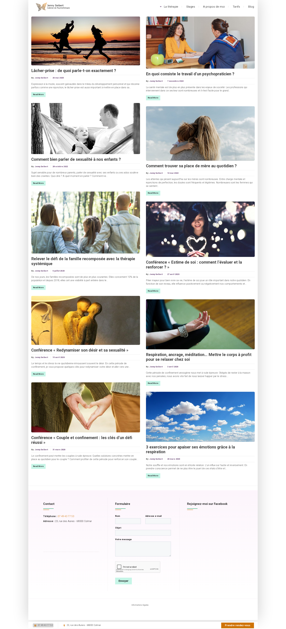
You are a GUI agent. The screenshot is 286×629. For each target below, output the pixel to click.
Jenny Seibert (41, 78)
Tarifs (236, 7)
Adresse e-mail (153, 516)
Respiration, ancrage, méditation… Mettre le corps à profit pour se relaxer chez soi (198, 357)
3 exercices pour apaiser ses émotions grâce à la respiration (190, 449)
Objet (118, 527)
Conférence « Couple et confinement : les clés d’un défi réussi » (81, 440)
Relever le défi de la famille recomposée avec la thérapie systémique (83, 261)
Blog (251, 7)
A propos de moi (214, 7)
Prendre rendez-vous (237, 625)
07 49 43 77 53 (45, 625)
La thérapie (171, 7)
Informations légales (140, 605)
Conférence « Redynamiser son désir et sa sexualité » (79, 350)
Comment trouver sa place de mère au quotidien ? (191, 166)
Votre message (123, 539)
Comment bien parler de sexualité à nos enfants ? (76, 159)
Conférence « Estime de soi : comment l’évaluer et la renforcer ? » (194, 264)
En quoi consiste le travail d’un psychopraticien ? (190, 74)
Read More (38, 94)
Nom (117, 516)
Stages (190, 7)
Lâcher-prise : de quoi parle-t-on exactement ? (73, 71)
